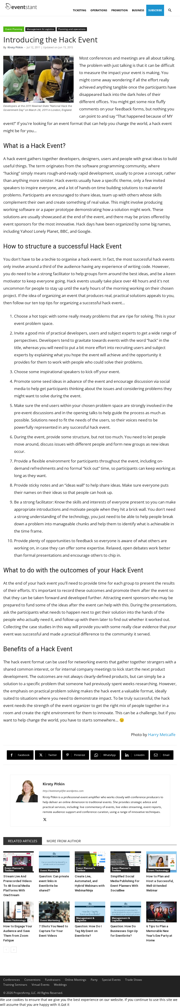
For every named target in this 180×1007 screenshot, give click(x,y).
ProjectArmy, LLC (25, 993)
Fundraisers (52, 980)
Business (138, 10)
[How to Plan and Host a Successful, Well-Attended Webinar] (161, 861)
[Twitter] (46, 820)
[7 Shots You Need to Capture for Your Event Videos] (54, 912)
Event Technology (158, 870)
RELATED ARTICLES (22, 841)
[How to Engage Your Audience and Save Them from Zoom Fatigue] (18, 912)
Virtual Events (40, 985)
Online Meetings (75, 980)
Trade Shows (133, 980)
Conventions (32, 980)
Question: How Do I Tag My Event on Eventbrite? (88, 930)
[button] (169, 10)
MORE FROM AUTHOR (64, 841)
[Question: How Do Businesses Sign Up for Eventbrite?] (125, 912)
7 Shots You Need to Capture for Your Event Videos (53, 930)
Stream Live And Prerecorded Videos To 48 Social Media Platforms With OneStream (17, 886)
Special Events (111, 980)
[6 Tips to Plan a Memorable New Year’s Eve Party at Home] (161, 912)
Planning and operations (72, 29)
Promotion (119, 10)
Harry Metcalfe (162, 734)
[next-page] (14, 950)
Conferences (11, 980)
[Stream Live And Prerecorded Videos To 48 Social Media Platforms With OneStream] (18, 861)
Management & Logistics (40, 29)
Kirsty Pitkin (15, 47)
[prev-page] (6, 950)
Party (94, 980)
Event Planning (13, 29)
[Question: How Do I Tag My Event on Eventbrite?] (90, 912)
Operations (98, 10)
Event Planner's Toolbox (14, 869)
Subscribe (155, 10)
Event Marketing (50, 920)
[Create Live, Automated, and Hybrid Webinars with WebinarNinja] (90, 861)
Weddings (60, 985)
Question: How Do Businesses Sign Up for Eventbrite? (124, 930)
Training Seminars (15, 985)
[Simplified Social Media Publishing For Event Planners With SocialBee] (125, 861)
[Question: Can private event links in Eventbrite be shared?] (54, 861)
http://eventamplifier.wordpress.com (63, 791)
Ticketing (79, 10)
